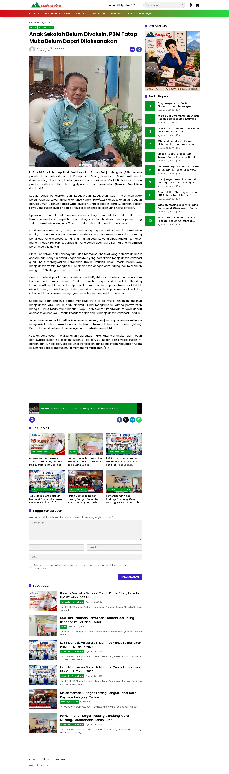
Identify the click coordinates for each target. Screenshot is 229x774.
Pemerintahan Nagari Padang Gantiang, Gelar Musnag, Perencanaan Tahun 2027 (124, 499)
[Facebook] (119, 420)
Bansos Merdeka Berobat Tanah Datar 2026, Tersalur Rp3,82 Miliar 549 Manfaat (46, 462)
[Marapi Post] (46, 5)
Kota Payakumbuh (78, 489)
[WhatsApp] (139, 420)
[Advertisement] (85, 376)
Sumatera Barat (46, 27)
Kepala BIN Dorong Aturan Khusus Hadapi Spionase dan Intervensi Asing (178, 117)
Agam (33, 27)
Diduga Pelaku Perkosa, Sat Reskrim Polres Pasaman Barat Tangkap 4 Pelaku (176, 155)
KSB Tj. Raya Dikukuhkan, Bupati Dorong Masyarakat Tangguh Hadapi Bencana (177, 181)
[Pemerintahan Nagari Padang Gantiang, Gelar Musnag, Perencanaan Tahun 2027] (124, 481)
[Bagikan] (139, 49)
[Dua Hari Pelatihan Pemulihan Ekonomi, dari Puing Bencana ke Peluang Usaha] (85, 444)
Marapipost (42, 48)
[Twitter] (126, 420)
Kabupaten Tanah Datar (43, 451)
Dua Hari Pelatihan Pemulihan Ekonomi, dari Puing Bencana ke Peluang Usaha (85, 462)
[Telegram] (132, 420)
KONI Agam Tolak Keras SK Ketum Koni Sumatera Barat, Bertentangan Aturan (178, 130)
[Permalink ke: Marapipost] (33, 49)
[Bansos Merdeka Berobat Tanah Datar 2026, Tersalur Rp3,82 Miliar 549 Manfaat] (47, 444)
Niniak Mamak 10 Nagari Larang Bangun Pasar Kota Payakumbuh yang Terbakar (85, 499)
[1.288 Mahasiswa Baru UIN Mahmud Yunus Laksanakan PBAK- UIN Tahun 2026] (124, 444)
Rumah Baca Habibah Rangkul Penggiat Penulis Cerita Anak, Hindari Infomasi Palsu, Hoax (176, 219)
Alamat (47, 759)
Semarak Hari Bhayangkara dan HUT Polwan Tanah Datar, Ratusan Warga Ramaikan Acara (179, 194)
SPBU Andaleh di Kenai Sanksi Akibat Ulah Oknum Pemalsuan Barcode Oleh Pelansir (176, 143)
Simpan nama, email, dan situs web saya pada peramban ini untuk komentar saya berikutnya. (82, 566)
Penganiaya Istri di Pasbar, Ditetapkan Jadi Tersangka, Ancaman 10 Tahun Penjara (174, 105)
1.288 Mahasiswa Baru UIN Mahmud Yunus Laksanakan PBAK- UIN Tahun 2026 (123, 462)
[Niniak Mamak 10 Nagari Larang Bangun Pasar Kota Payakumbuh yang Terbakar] (85, 481)
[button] (181, 5)
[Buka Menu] (198, 5)
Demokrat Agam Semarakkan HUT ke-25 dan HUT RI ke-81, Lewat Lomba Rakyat (178, 168)
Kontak (33, 759)
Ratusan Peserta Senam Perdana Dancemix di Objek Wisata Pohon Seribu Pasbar (178, 206)
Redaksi (61, 759)
